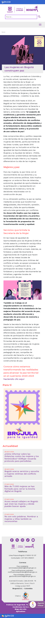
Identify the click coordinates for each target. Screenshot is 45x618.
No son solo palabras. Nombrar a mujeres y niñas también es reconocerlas (21, 518)
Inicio (3, 32)
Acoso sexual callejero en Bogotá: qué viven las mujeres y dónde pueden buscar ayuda (21, 503)
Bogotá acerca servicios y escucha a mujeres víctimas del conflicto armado (21, 473)
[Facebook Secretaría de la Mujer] (12, 540)
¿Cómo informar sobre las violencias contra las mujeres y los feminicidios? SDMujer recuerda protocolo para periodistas (21, 457)
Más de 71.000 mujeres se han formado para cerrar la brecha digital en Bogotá (19, 488)
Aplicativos (20, 611)
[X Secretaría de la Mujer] (17, 540)
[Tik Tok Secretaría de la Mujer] (28, 540)
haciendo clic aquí (13, 379)
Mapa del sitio (20, 609)
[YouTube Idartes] (33, 540)
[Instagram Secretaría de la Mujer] (22, 540)
